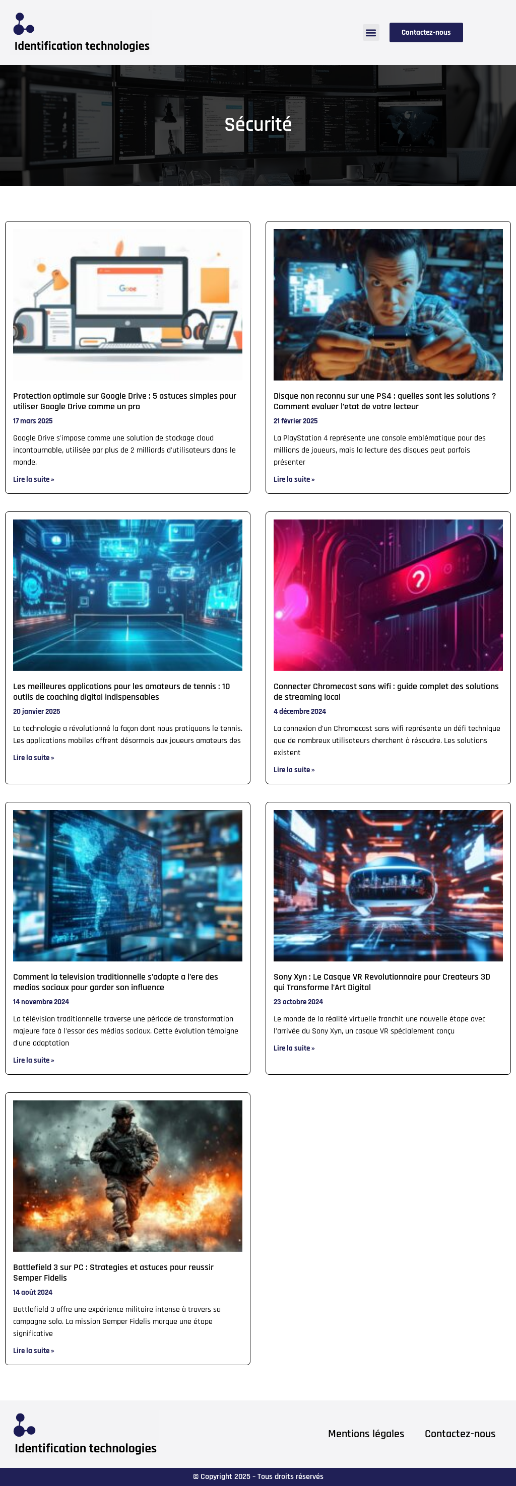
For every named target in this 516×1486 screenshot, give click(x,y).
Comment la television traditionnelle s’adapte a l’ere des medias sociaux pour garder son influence (115, 982)
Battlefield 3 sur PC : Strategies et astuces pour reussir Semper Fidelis (113, 1272)
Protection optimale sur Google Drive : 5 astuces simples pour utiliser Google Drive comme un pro (124, 401)
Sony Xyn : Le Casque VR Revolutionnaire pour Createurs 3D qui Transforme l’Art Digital (382, 982)
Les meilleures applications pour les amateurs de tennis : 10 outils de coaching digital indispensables (121, 692)
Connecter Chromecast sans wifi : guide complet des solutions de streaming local (386, 692)
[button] (371, 32)
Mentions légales (366, 1434)
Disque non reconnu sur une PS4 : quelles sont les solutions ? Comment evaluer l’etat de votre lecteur (385, 401)
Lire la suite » (33, 479)
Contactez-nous (460, 1434)
